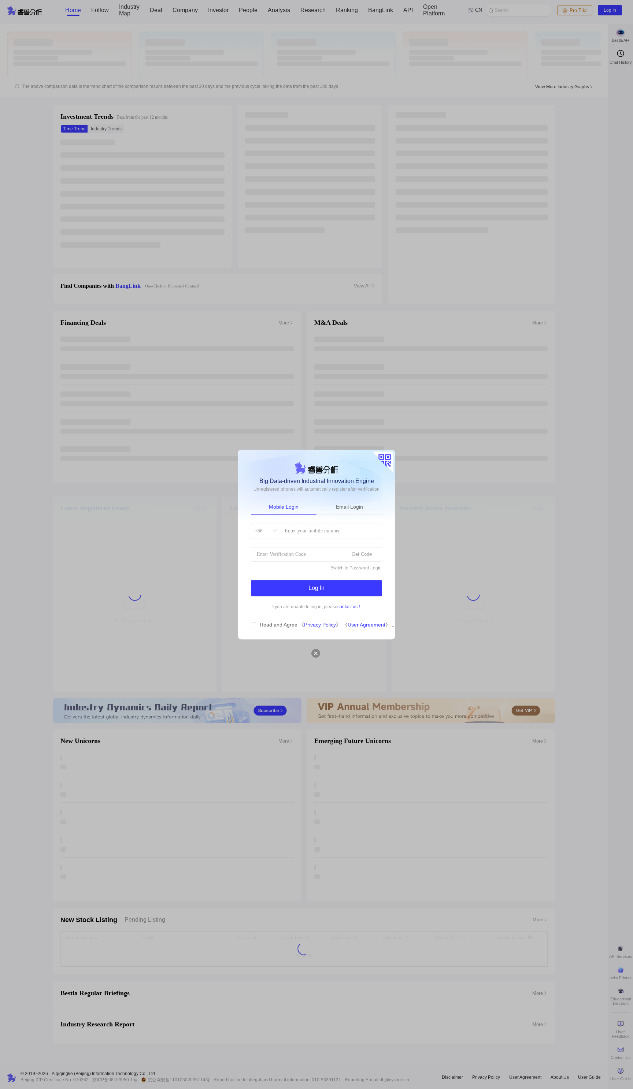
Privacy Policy (320, 625)
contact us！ (349, 606)
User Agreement (366, 625)
